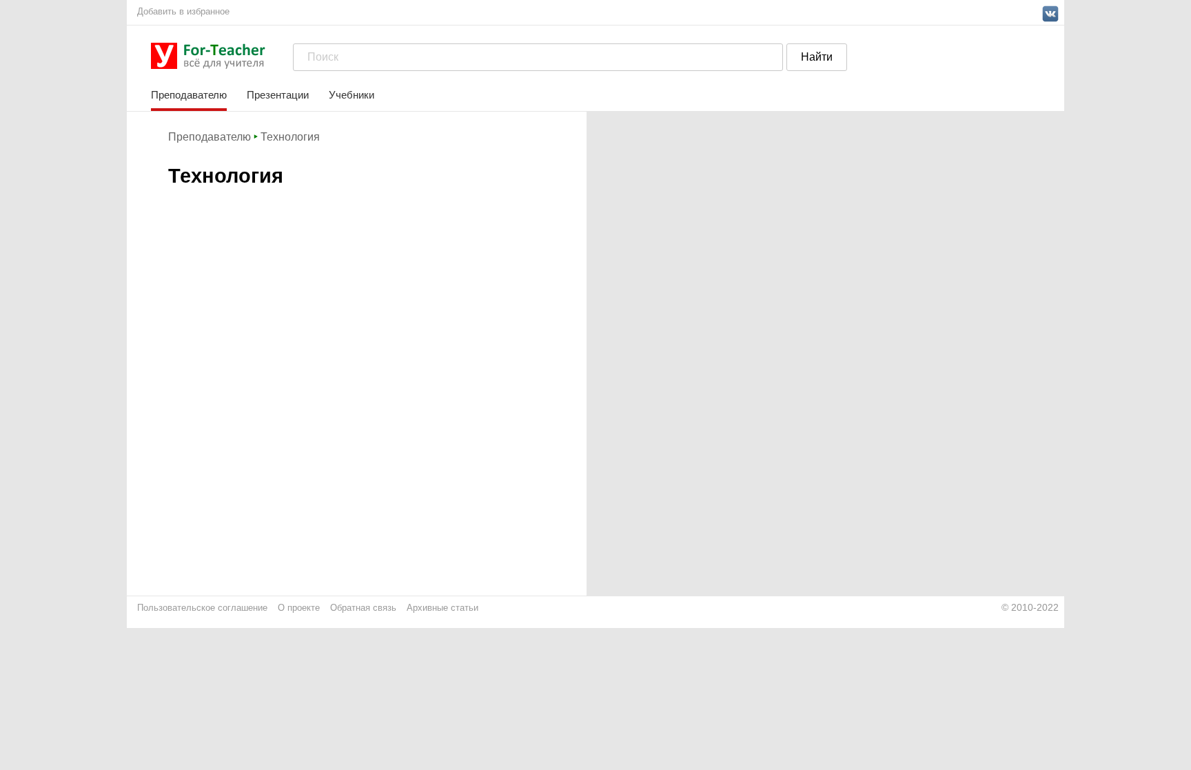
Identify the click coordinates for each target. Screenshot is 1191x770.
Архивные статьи (442, 607)
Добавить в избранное (183, 11)
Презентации (278, 95)
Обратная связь (363, 607)
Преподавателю (189, 95)
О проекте (299, 607)
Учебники (351, 95)
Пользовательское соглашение (202, 607)
